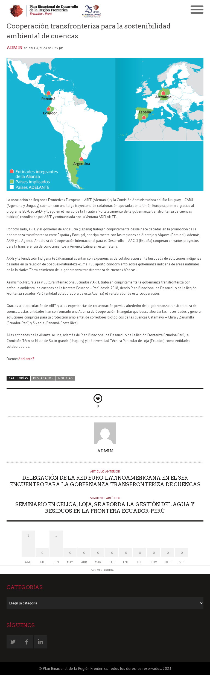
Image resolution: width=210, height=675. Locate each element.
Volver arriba (102, 570)
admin (15, 47)
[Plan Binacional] (56, 10)
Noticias (65, 378)
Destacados (43, 378)
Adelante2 (26, 359)
